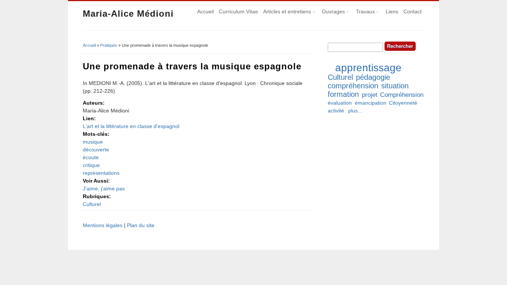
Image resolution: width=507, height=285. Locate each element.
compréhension (353, 86)
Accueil (205, 11)
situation (395, 86)
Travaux (364, 13)
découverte (96, 150)
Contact (412, 11)
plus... (355, 111)
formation (343, 94)
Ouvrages (332, 13)
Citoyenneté (403, 103)
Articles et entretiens (286, 13)
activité (336, 111)
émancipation (370, 103)
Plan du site (140, 225)
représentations (101, 173)
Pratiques (108, 45)
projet (369, 94)
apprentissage (368, 67)
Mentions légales (102, 225)
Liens (392, 11)
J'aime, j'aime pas (104, 188)
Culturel (92, 204)
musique (93, 142)
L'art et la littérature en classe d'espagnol (131, 126)
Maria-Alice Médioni (128, 14)
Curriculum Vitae (238, 11)
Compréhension (401, 94)
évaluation (340, 103)
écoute (91, 157)
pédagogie (373, 77)
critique (91, 165)
